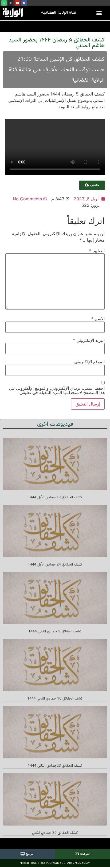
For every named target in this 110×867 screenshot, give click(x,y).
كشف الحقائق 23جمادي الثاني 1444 (55, 766)
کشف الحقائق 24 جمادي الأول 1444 (55, 565)
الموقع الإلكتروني (89, 362)
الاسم (98, 318)
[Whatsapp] (4, 3)
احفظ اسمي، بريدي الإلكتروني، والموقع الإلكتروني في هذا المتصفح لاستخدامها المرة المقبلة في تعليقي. (57, 390)
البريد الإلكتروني (89, 340)
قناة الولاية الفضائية (58, 13)
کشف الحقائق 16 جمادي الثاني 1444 (55, 699)
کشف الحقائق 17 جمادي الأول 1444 (55, 498)
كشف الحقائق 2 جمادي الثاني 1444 (55, 632)
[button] (99, 12)
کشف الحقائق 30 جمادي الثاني (55, 833)
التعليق (97, 251)
